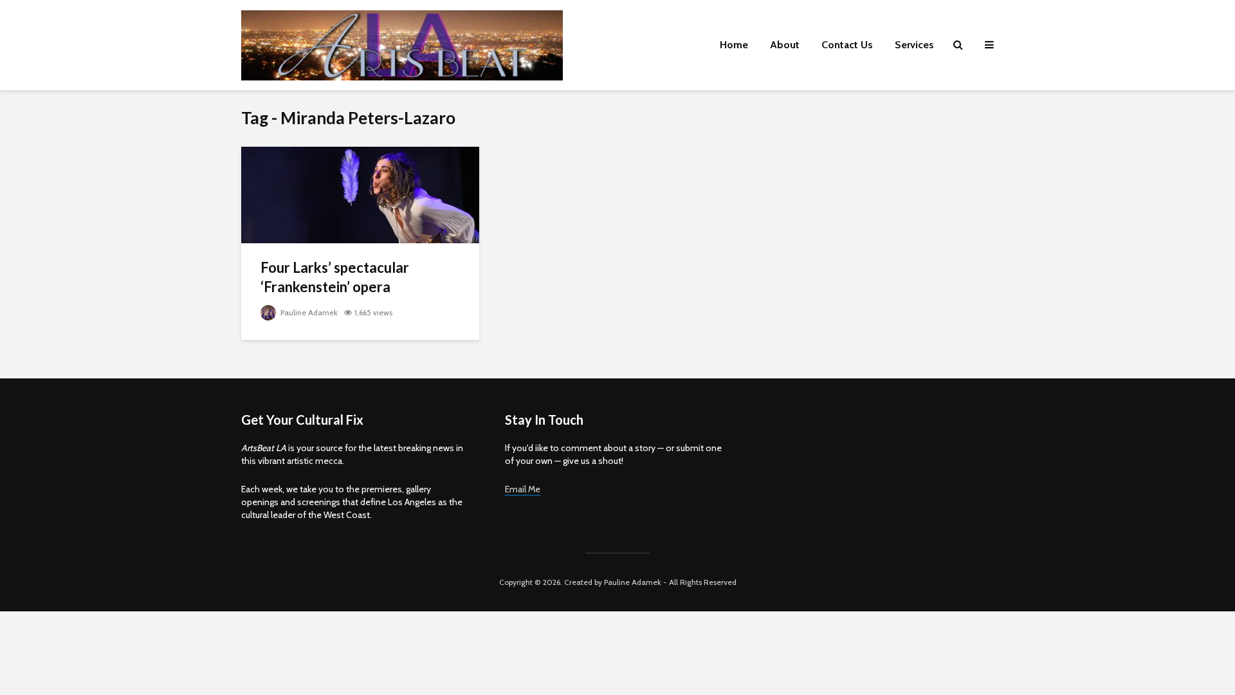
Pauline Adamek (308, 312)
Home (734, 45)
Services (914, 45)
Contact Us (847, 45)
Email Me (522, 489)
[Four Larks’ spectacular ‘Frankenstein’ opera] (360, 194)
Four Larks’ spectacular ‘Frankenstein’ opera (335, 277)
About (785, 45)
